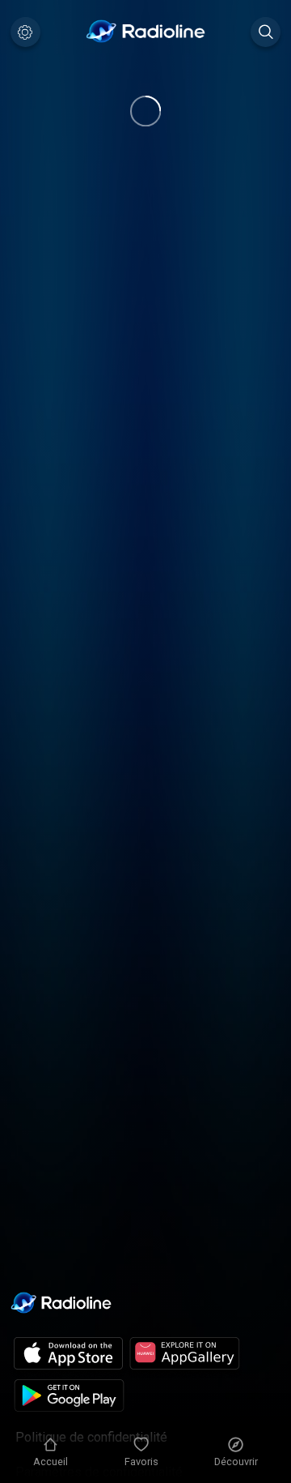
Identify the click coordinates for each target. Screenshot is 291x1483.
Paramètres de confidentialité (99, 1472)
